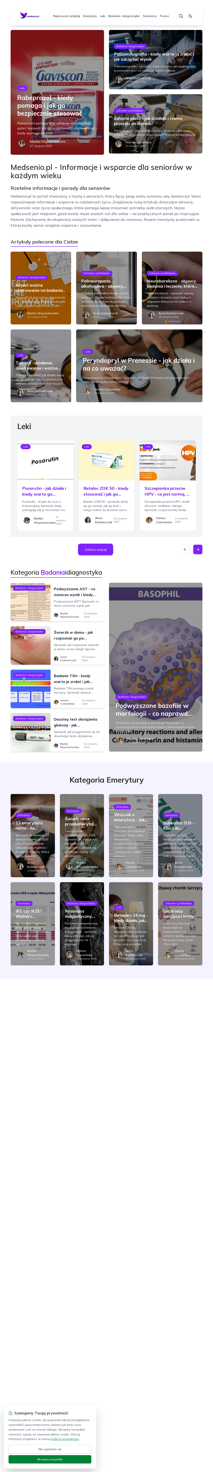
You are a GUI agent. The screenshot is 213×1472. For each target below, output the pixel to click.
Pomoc (164, 16)
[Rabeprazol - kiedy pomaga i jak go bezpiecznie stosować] (57, 92)
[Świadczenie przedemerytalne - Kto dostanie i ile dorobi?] (82, 835)
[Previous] (185, 549)
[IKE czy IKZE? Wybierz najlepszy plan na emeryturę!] (33, 923)
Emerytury (90, 16)
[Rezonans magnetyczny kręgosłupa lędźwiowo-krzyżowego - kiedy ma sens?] (82, 923)
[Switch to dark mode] (190, 16)
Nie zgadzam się (49, 1449)
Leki (102, 16)
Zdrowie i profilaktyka (129, 110)
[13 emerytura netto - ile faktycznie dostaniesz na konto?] (33, 835)
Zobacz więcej (95, 549)
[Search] (181, 16)
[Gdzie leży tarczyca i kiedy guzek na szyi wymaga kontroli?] (180, 923)
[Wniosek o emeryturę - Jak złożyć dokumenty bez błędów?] (131, 835)
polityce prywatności (65, 1439)
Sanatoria (150, 16)
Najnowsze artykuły (66, 16)
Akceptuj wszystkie (50, 1459)
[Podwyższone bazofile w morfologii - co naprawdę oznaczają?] (155, 667)
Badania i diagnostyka (124, 16)
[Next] (197, 549)
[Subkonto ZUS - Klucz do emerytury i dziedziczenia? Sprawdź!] (180, 835)
